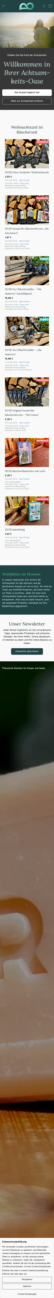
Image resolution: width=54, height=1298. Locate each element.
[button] (27, 6)
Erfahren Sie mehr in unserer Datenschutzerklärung (25, 1271)
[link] (27, 1293)
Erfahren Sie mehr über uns (14, 1274)
